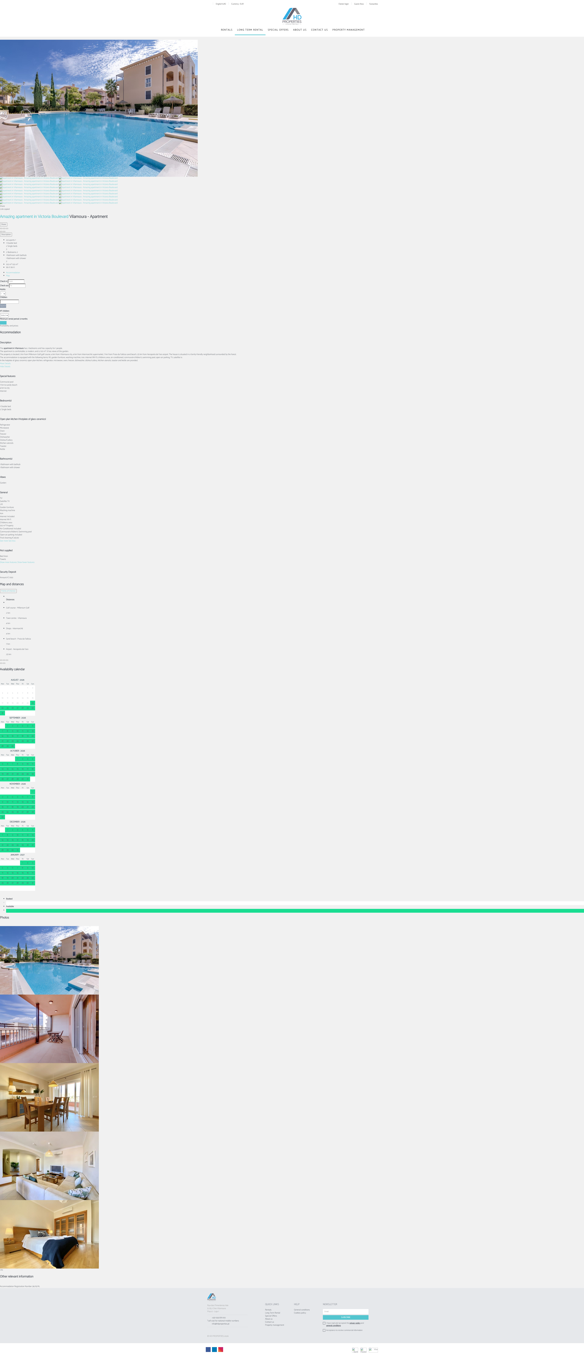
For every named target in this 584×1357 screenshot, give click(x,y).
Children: (3, 297)
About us (300, 30)
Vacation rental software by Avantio (284, 1350)
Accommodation (13, 272)
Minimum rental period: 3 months (14, 319)
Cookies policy (300, 1313)
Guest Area (359, 4)
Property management (348, 30)
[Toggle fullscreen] (4, 228)
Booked (9, 899)
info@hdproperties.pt (220, 1324)
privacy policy (355, 1323)
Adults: (3, 289)
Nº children (4, 311)
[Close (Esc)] (1, 228)
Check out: (4, 285)
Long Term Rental (250, 30)
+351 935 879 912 (219, 1318)
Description (6, 234)
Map (8, 275)
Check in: (3, 281)
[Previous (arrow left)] (1, 231)
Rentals (227, 30)
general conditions (333, 1325)
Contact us (319, 30)
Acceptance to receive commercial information (344, 1330)
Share (3, 224)
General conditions (302, 1310)
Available (10, 906)
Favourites (373, 4)
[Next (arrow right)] (4, 231)
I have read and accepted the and (345, 1324)
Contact (3, 323)
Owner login (344, 4)
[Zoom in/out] (7, 228)
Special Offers (278, 30)
